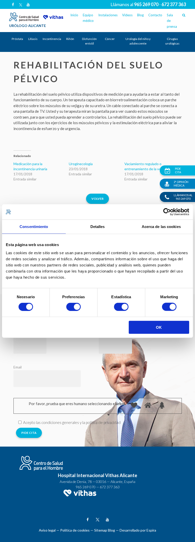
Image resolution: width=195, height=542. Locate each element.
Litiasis (33, 39)
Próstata (17, 39)
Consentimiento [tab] (34, 226)
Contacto (155, 15)
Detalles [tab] (97, 226)
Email (17, 367)
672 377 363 (110, 487)
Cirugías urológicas (172, 41)
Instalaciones (108, 15)
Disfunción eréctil (89, 41)
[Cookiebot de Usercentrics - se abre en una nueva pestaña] (167, 212)
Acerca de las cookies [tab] (161, 226)
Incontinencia (52, 39)
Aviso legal (47, 530)
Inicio (74, 15)
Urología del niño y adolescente (138, 41)
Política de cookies (75, 530)
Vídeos (127, 15)
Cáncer (110, 39)
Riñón (70, 39)
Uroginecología (81, 164)
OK (159, 327)
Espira (151, 530)
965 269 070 (85, 487)
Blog (140, 15)
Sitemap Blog (104, 530)
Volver (97, 199)
